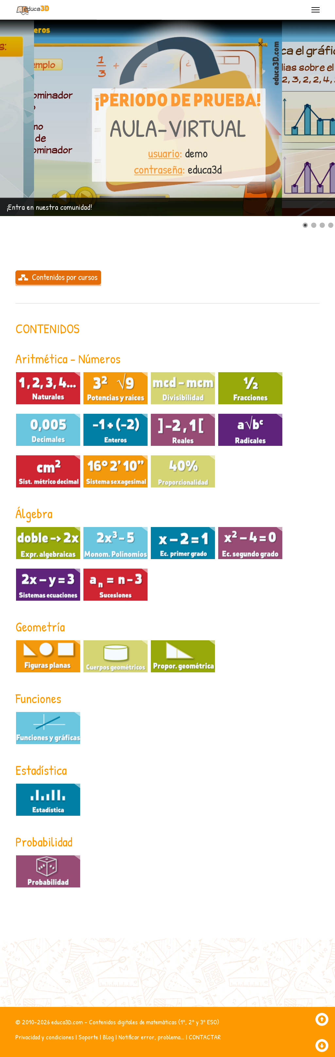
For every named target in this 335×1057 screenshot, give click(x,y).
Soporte (88, 1036)
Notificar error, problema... (151, 1036)
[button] (315, 117)
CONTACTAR (204, 1036)
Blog (108, 1036)
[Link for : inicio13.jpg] (167, 118)
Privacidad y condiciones (44, 1036)
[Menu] (315, 10)
